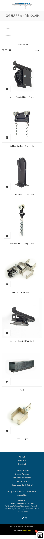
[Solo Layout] (3, 50)
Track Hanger (22, 439)
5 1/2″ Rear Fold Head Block (22, 97)
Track (22, 390)
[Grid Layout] (9, 50)
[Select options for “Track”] (7, 381)
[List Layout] (6, 50)
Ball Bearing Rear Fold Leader (22, 146)
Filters (7, 29)
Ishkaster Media (26, 530)
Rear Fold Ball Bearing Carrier (22, 243)
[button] (7, 88)
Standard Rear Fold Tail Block (22, 341)
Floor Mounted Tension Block (22, 195)
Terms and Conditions (17, 537)
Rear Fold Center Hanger (22, 292)
